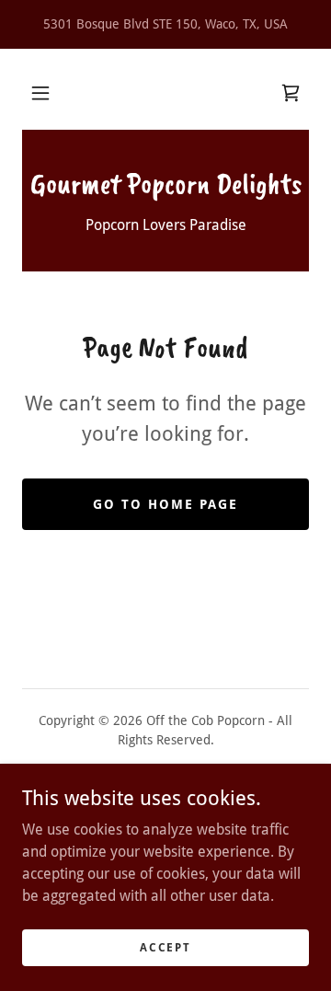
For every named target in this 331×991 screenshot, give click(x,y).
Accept (165, 946)
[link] (290, 93)
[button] (40, 93)
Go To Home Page (165, 504)
